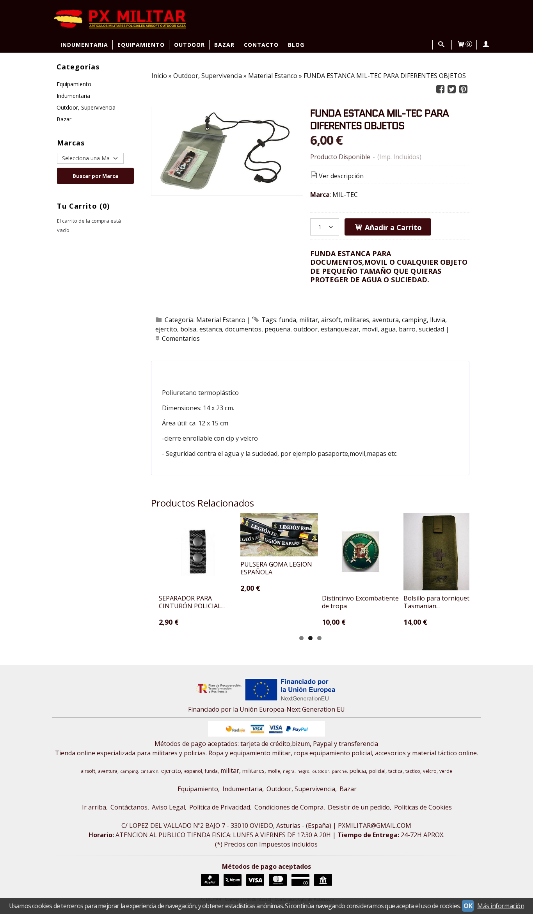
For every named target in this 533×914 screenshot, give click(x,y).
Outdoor (189, 44)
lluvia (437, 319)
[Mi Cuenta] (485, 44)
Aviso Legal (168, 807)
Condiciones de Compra (288, 807)
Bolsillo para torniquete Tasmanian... (438, 602)
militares (356, 319)
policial (377, 770)
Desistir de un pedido (359, 807)
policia (358, 770)
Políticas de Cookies (423, 807)
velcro (430, 771)
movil (370, 329)
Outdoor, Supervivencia (86, 107)
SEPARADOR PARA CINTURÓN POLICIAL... (192, 602)
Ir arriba (94, 807)
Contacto (261, 44)
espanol (193, 771)
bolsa (188, 329)
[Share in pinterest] (463, 89)
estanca (210, 329)
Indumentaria (84, 44)
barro (407, 329)
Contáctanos (128, 807)
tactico (412, 771)
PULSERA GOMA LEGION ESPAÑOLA (276, 568)
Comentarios (181, 338)
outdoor (305, 329)
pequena (277, 329)
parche (339, 771)
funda (287, 319)
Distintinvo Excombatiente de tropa (360, 602)
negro (303, 771)
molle (274, 771)
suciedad (431, 329)
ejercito (166, 329)
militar (308, 319)
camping (414, 319)
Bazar (224, 44)
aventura (385, 319)
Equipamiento (141, 44)
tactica (395, 771)
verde (445, 771)
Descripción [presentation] (195, 370)
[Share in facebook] (440, 89)
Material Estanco (220, 319)
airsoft (331, 319)
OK (468, 906)
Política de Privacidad (219, 807)
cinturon (149, 771)
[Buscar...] (441, 44)
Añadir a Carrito (392, 227)
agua (388, 329)
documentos (243, 329)
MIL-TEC (345, 194)
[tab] (190, 370)
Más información (500, 906)
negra (289, 771)
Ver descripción (341, 176)
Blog (296, 44)
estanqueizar (340, 329)
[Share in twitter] (452, 89)
